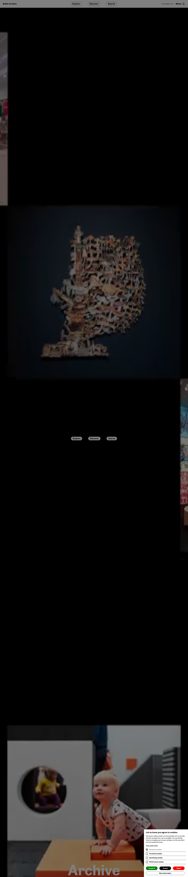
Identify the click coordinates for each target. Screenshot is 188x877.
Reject (179, 868)
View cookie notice (152, 846)
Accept (165, 868)
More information (165, 873)
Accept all (151, 868)
